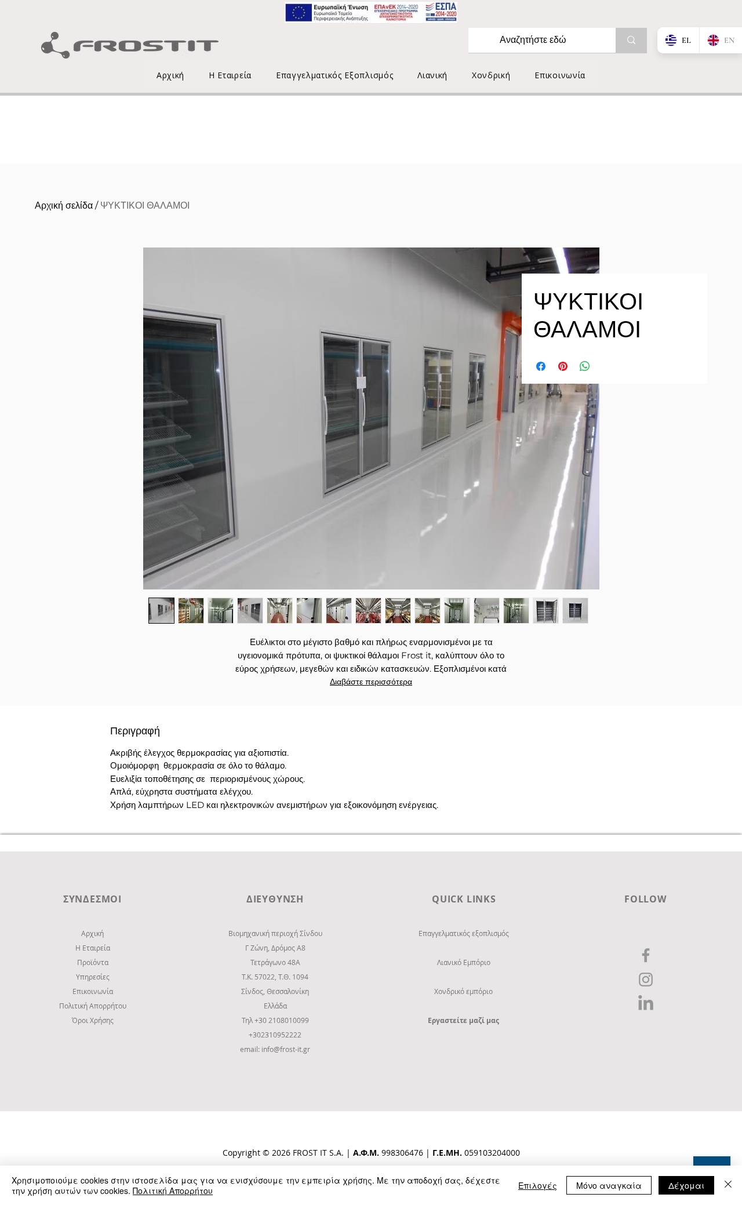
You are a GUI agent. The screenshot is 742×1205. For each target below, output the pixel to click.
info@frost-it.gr (285, 1049)
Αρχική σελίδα (64, 205)
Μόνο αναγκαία (609, 1185)
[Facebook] (645, 955)
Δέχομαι (686, 1185)
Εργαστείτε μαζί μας (463, 1020)
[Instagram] (645, 979)
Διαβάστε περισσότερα (371, 681)
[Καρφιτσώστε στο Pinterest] (563, 366)
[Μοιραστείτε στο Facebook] (541, 366)
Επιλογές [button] (537, 1185)
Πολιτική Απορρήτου (173, 1190)
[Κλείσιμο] (728, 1185)
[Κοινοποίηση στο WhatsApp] (585, 366)
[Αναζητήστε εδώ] (631, 40)
